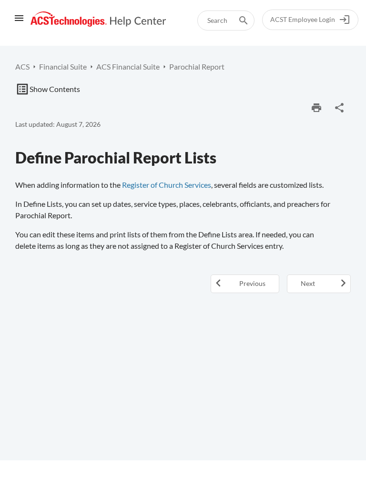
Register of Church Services (166, 184)
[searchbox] (237, 20)
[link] (98, 19)
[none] (339, 107)
